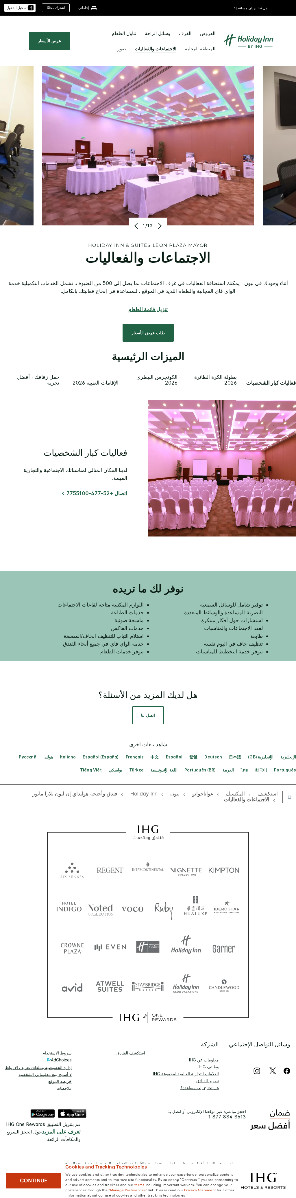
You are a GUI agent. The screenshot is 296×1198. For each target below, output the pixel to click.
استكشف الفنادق (130, 1052)
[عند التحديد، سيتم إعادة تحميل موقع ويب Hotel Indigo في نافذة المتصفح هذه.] (69, 908)
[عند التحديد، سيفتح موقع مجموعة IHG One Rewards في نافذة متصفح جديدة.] (147, 1017)
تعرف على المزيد (61, 1131)
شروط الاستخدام (57, 1052)
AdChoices (61, 1059)
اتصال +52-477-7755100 (96, 493)
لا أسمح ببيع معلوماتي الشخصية (45, 1074)
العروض (207, 33)
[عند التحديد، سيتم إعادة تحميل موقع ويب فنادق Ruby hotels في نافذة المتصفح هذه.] (164, 908)
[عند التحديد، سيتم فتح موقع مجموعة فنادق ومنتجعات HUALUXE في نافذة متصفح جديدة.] (195, 908)
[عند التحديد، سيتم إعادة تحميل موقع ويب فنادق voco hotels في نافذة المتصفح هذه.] (132, 908)
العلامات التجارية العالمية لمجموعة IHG (186, 1073)
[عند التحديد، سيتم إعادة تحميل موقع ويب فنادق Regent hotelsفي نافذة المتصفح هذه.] (110, 869)
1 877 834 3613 (227, 1117)
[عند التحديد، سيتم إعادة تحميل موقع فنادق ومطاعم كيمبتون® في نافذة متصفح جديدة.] (224, 869)
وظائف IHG (209, 1066)
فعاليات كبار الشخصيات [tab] (271, 383)
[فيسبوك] (285, 1070)
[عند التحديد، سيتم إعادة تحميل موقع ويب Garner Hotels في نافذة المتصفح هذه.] (224, 947)
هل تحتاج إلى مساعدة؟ (250, 8)
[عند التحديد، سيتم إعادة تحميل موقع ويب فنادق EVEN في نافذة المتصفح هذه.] (110, 947)
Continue (33, 1180)
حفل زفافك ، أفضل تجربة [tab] (38, 380)
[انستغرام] (256, 1070)
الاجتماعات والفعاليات (155, 49)
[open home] (287, 797)
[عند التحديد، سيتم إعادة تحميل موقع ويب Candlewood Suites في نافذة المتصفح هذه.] (224, 986)
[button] (20, 8)
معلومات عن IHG (204, 1059)
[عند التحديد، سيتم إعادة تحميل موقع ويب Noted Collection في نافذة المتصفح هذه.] (100, 908)
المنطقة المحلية (200, 49)
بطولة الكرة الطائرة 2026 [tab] (215, 380)
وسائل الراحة (157, 33)
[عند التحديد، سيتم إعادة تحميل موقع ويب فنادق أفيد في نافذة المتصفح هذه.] (72, 986)
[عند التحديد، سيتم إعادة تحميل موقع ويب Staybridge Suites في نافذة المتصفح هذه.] (148, 986)
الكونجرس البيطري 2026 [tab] (156, 380)
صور (121, 49)
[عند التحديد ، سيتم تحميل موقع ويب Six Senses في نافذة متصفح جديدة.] (72, 869)
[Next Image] (159, 226)
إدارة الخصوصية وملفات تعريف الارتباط (38, 1067)
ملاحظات (64, 1088)
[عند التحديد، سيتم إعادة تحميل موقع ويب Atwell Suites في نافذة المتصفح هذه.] (110, 986)
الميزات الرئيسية (148, 356)
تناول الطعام (124, 33)
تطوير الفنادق (207, 1080)
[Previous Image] (137, 226)
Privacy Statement (200, 1189)
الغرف (185, 33)
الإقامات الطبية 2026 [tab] (96, 383)
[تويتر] (272, 1070)
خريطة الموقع (60, 1081)
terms (139, 1184)
